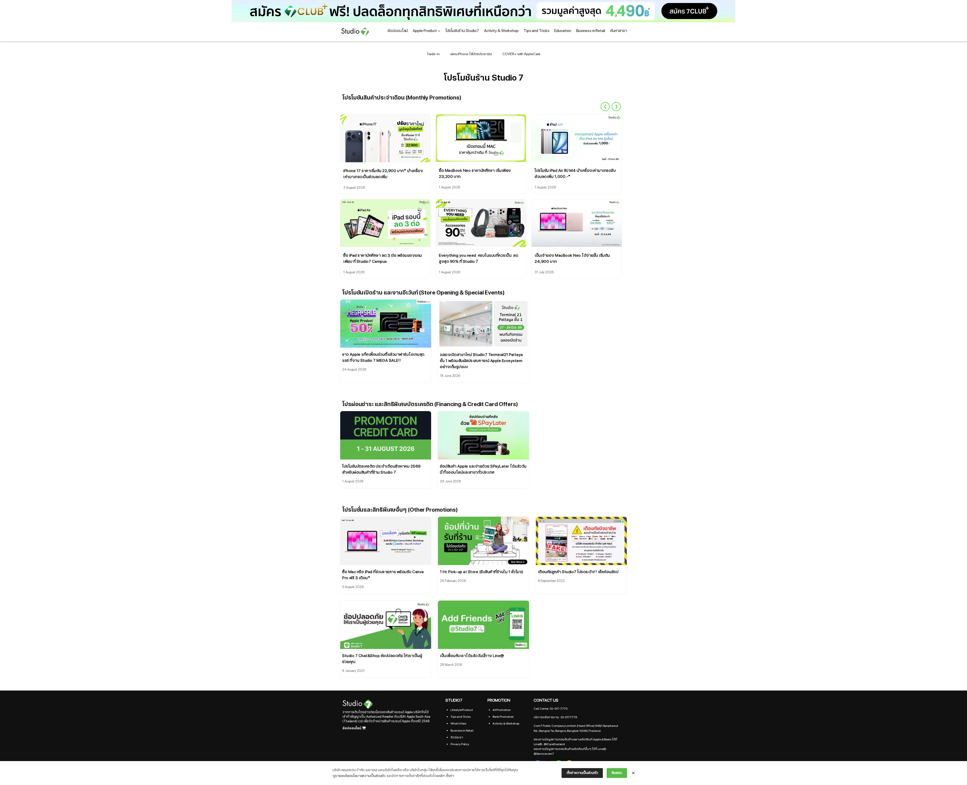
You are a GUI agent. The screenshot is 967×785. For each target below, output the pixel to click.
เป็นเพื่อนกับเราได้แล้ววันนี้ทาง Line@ (472, 656)
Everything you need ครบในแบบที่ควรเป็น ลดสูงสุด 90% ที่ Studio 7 (478, 258)
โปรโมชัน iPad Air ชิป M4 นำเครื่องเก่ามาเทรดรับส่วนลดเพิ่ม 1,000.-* (575, 174)
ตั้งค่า (450, 775)
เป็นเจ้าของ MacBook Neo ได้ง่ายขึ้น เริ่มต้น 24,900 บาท (572, 258)
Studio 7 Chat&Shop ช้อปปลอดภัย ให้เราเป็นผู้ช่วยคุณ (382, 659)
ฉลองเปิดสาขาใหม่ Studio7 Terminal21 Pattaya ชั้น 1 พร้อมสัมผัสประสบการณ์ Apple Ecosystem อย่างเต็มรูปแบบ (481, 361)
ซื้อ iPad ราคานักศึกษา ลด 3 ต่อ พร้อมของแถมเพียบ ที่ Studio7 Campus (382, 258)
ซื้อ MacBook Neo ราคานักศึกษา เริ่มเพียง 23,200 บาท (475, 174)
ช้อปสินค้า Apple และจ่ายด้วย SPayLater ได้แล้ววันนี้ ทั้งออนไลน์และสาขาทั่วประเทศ (483, 469)
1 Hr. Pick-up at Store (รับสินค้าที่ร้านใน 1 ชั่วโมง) (481, 572)
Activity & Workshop (506, 723)
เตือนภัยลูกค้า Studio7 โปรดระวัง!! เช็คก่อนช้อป (578, 572)
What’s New (458, 723)
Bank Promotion (503, 716)
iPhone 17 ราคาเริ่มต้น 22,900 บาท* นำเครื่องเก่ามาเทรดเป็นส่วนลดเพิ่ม (383, 174)
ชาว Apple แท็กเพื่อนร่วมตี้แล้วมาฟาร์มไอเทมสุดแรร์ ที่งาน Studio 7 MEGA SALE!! (383, 357)
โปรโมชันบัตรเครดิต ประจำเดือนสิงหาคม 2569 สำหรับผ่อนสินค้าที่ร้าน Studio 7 (381, 469)
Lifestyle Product (462, 710)
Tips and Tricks (461, 716)
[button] (483, 11)
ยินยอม (617, 772)
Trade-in (433, 54)
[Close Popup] (633, 773)
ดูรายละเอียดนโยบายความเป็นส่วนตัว (359, 775)
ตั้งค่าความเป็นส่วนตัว (582, 772)
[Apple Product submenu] (439, 30)
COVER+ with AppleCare (521, 54)
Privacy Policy (460, 744)
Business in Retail (462, 730)
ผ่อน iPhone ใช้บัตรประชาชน (471, 54)
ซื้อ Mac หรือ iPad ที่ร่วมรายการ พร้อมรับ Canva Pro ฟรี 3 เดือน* (383, 575)
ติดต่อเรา (457, 737)
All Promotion (502, 710)
